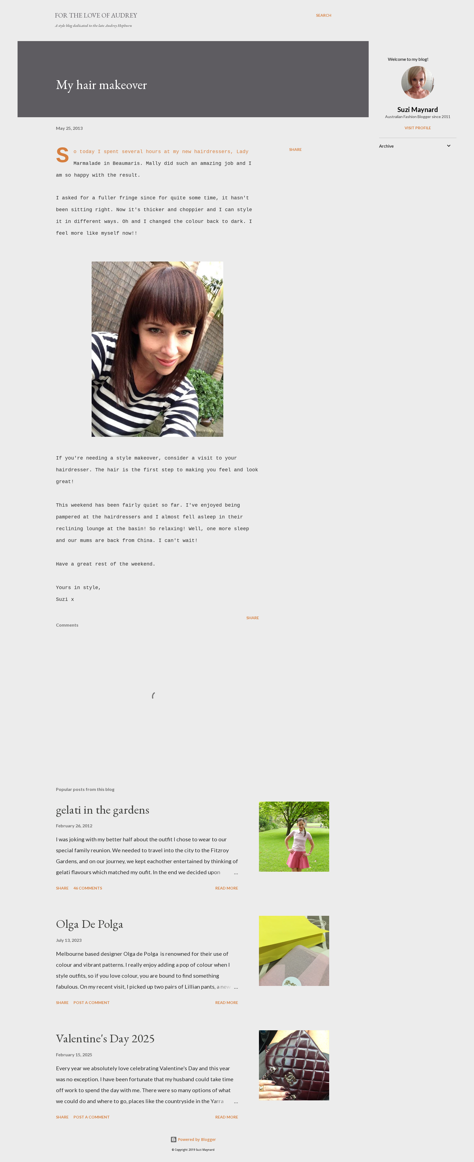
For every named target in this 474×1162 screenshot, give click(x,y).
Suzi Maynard (417, 109)
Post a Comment (92, 1002)
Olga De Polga (89, 923)
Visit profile (418, 127)
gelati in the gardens (102, 809)
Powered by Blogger (196, 1139)
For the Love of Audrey (96, 15)
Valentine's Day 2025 (105, 1038)
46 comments (88, 888)
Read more (226, 888)
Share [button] (295, 149)
